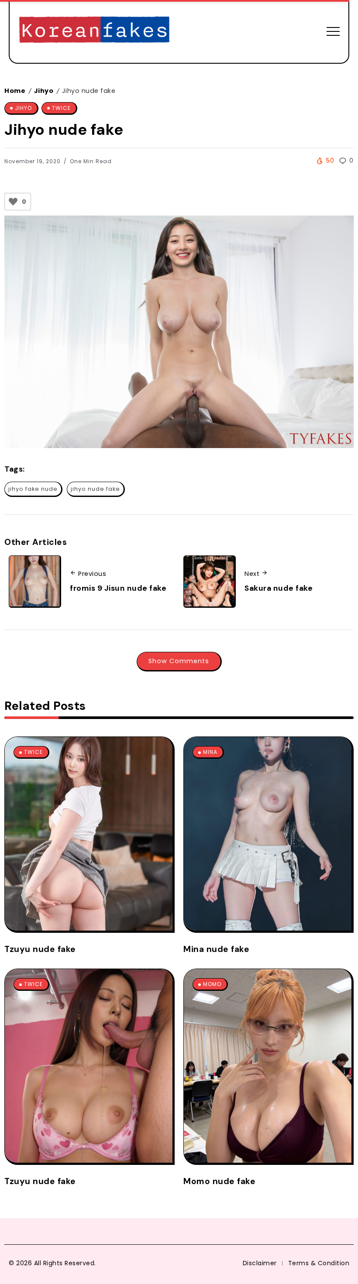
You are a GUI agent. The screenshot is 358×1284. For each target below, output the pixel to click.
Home (14, 90)
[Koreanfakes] (94, 31)
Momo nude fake (219, 1181)
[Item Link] (88, 834)
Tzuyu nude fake (40, 949)
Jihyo (44, 90)
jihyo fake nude (33, 489)
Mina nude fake (216, 949)
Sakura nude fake (278, 588)
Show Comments (178, 661)
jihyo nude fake (95, 489)
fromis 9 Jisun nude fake (118, 588)
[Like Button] (13, 201)
